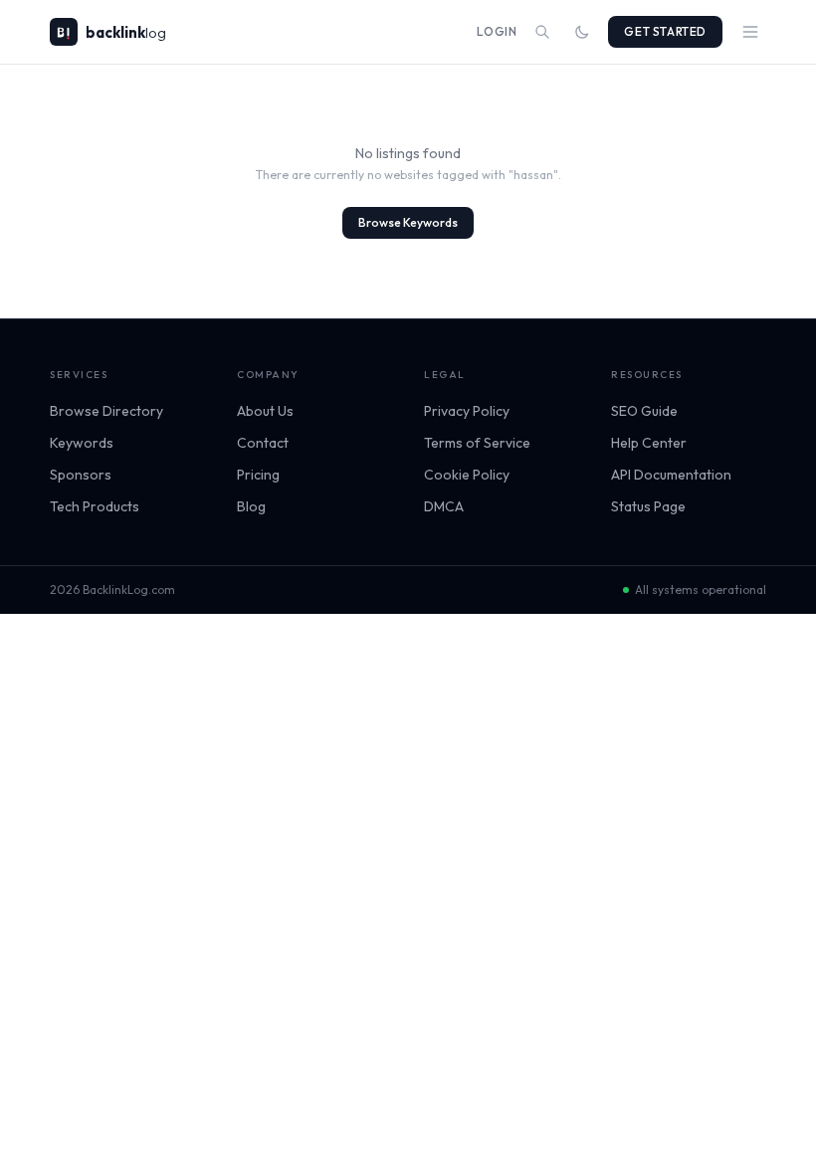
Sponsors (80, 475)
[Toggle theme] (582, 32)
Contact (263, 443)
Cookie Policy (467, 475)
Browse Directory (106, 411)
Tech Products (94, 506)
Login (496, 31)
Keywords (81, 443)
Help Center (649, 443)
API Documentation (671, 475)
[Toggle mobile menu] (750, 32)
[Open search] (542, 32)
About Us (265, 411)
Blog (251, 506)
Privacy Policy (467, 411)
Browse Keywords (408, 222)
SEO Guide (644, 411)
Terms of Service (477, 443)
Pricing (258, 475)
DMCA (444, 506)
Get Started (665, 31)
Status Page (648, 506)
